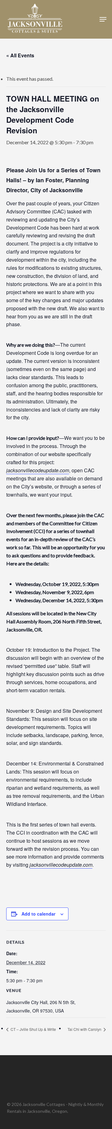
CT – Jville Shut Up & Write (33, 1029)
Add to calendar (38, 914)
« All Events (20, 55)
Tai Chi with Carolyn (85, 1029)
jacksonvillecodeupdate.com (37, 470)
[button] (103, 19)
